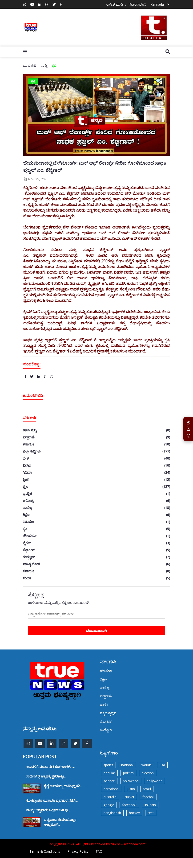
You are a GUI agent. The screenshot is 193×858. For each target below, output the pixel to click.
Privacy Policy (78, 851)
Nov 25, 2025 (37, 179)
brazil (147, 789)
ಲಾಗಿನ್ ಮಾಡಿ (114, 4)
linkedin (150, 805)
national (127, 765)
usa (162, 765)
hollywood (154, 781)
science (109, 781)
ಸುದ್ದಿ (44, 65)
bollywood (131, 781)
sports (108, 765)
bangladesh (112, 813)
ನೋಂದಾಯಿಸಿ (137, 4)
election (148, 773)
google (109, 805)
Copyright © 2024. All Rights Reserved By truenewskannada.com (96, 844)
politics (128, 773)
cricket (129, 797)
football (148, 797)
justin (131, 789)
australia (110, 797)
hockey (134, 813)
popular (109, 773)
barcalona (111, 789)
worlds (146, 765)
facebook (129, 805)
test (151, 813)
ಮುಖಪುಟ (29, 65)
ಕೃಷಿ (54, 65)
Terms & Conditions (44, 851)
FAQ (99, 851)
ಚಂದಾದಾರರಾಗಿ (96, 630)
